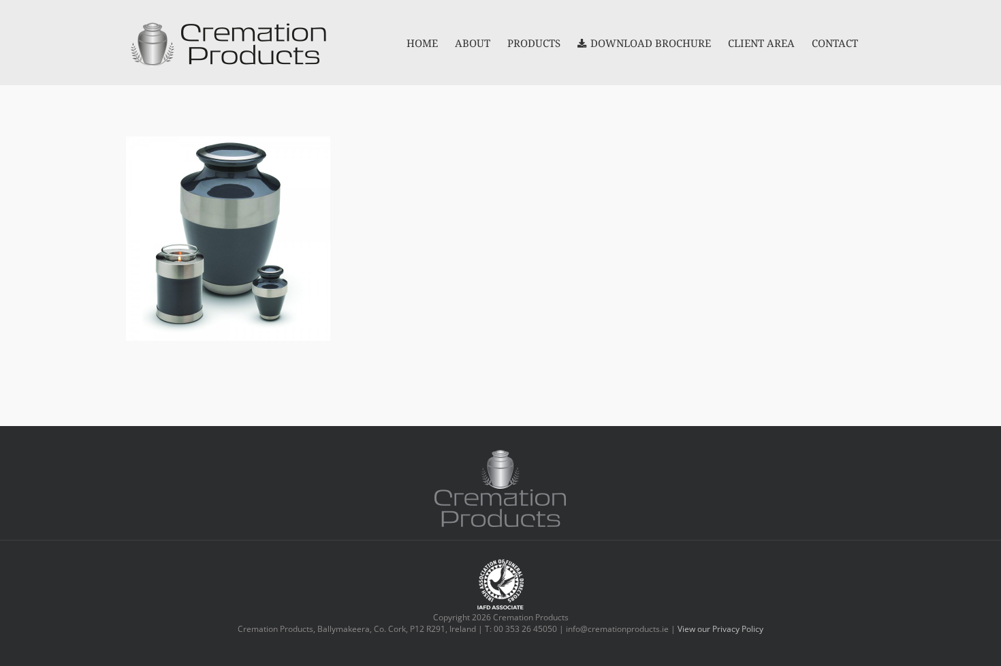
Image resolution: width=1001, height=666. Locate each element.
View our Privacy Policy (720, 629)
